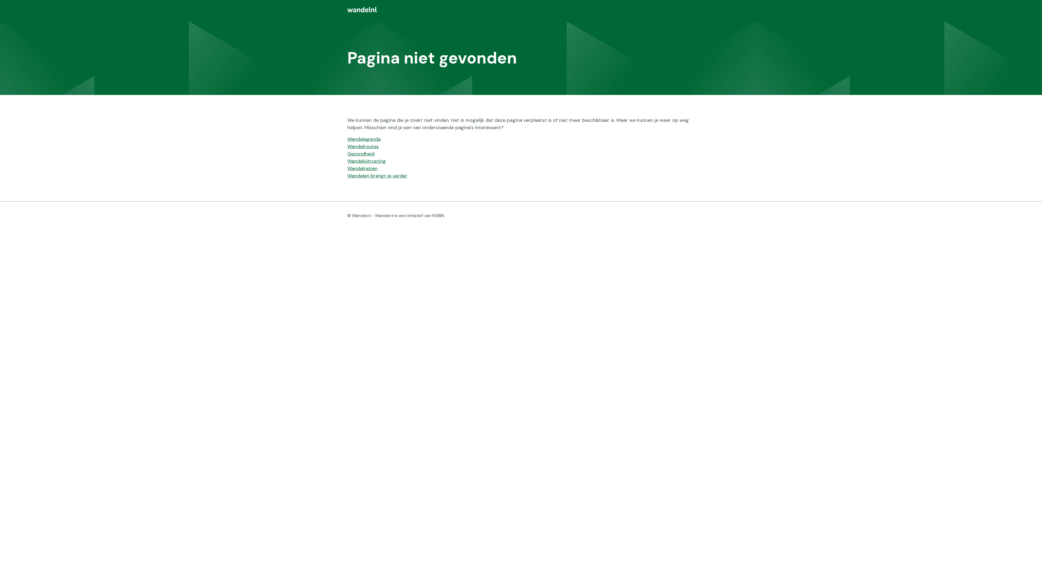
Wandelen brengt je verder (377, 176)
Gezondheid (360, 154)
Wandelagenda (364, 139)
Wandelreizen (362, 168)
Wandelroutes (363, 146)
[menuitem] (521, 9)
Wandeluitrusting (366, 161)
